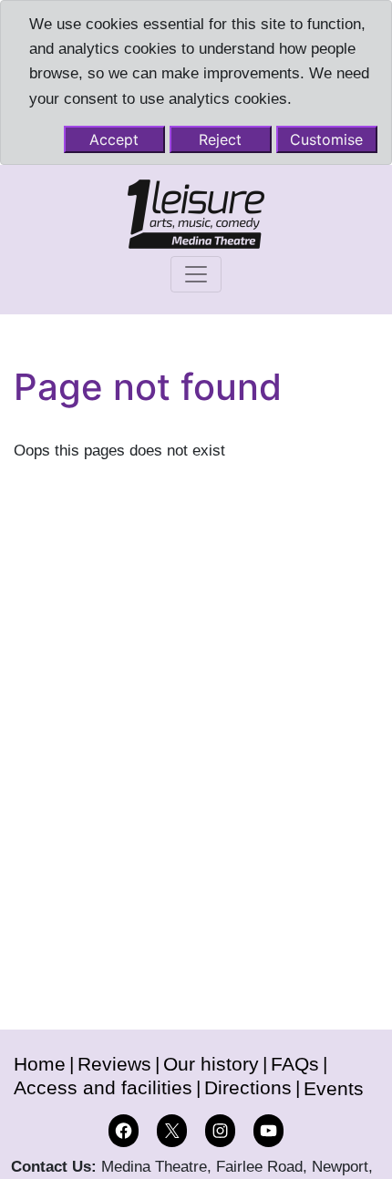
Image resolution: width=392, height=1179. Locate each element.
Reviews (114, 1063)
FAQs (295, 1063)
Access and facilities (103, 1087)
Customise (326, 139)
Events (334, 1087)
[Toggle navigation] (196, 274)
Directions (248, 1087)
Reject (220, 139)
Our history (211, 1063)
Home (40, 1063)
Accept (114, 139)
